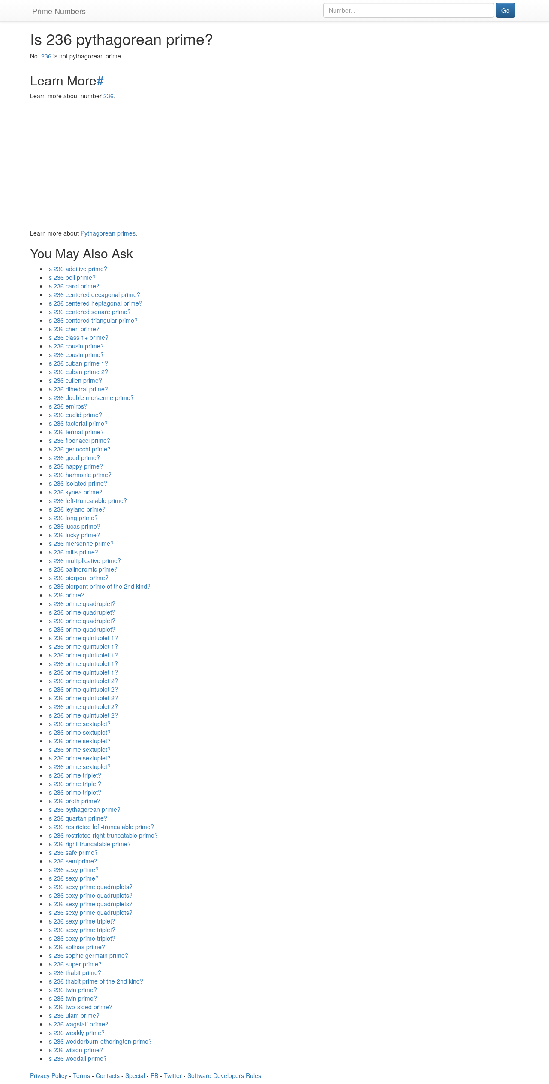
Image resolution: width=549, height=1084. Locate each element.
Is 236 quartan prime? (77, 818)
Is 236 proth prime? (73, 800)
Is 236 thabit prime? (74, 972)
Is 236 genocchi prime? (79, 449)
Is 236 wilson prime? (75, 1049)
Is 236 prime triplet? (74, 775)
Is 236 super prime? (74, 964)
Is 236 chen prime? (73, 328)
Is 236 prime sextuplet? (79, 723)
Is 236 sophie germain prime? (87, 955)
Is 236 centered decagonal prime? (93, 294)
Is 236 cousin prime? (75, 346)
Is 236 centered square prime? (89, 311)
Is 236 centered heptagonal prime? (94, 303)
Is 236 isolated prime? (77, 483)
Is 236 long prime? (72, 517)
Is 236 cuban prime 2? (77, 371)
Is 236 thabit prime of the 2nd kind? (95, 981)
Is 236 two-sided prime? (79, 1006)
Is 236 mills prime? (72, 552)
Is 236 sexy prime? (73, 869)
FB (154, 1075)
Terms (81, 1075)
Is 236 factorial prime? (77, 423)
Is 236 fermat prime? (75, 431)
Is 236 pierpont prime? (78, 577)
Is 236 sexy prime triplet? (81, 921)
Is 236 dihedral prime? (77, 389)
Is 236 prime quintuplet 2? (82, 680)
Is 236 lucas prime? (73, 526)
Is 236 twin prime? (72, 989)
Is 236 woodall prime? (77, 1058)
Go (505, 10)
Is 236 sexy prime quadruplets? (90, 886)
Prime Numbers (59, 10)
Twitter (173, 1075)
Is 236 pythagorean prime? (84, 809)
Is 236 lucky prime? (73, 534)
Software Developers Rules (224, 1075)
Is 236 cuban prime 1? (77, 363)
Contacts (108, 1075)
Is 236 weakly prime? (76, 1032)
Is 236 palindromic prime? (82, 569)
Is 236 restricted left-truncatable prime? (100, 826)
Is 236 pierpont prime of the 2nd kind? (99, 586)
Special (135, 1075)
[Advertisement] (274, 164)
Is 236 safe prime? (72, 852)
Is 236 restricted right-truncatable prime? (102, 835)
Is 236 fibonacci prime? (78, 440)
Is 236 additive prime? (77, 268)
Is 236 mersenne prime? (80, 543)
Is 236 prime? (65, 594)
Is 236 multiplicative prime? (84, 560)
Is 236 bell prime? (71, 277)
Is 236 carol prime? (73, 286)
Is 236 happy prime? (75, 466)
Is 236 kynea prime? (75, 491)
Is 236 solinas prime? (76, 946)
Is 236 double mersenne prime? (90, 397)
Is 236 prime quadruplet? (81, 603)
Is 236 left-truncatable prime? (87, 500)
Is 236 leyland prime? (76, 509)
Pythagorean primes (108, 233)
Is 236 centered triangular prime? (92, 320)
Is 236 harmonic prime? (79, 474)
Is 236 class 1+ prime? (78, 337)
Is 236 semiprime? (72, 861)
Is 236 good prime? (73, 457)
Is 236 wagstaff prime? (78, 1024)
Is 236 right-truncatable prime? (89, 843)
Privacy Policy (48, 1075)
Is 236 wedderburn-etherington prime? (99, 1041)
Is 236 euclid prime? (74, 414)
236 (46, 55)
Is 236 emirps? (67, 406)
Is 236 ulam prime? (73, 1015)
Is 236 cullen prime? (74, 380)
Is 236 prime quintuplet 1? (82, 637)
